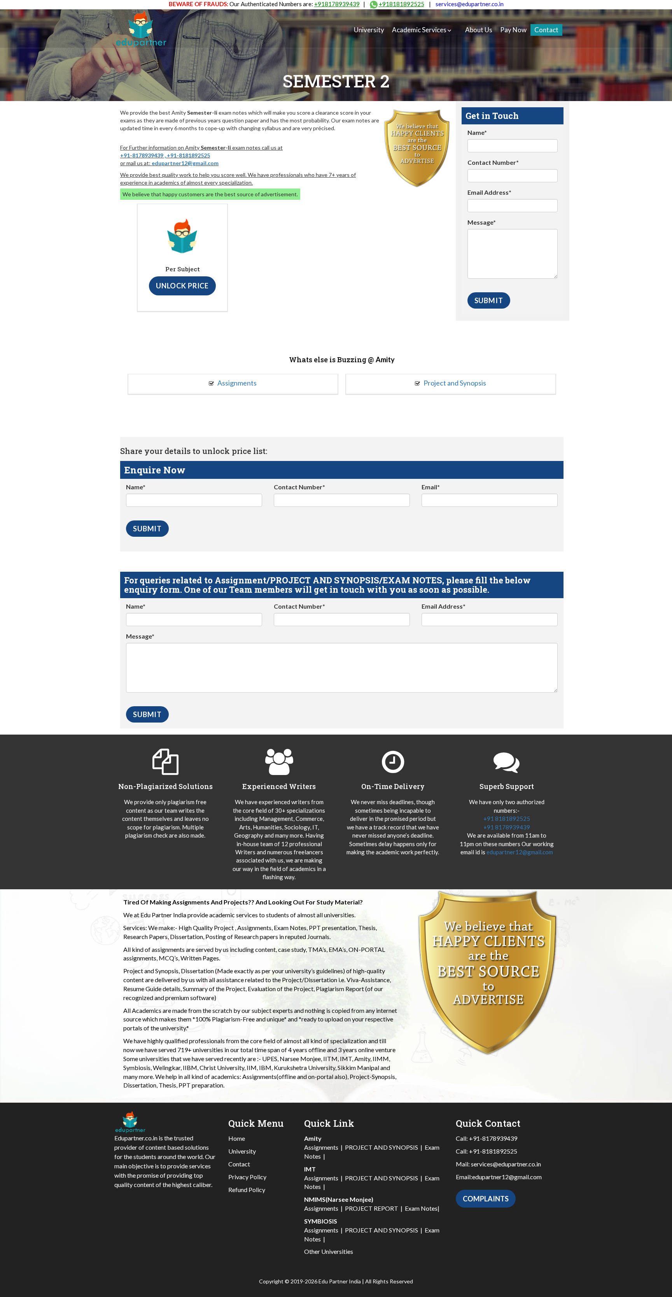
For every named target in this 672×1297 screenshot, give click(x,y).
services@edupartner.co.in (470, 3)
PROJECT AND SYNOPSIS (381, 1147)
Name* (477, 132)
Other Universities (328, 1251)
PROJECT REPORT (371, 1208)
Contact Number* (493, 162)
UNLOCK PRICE (182, 285)
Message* (481, 222)
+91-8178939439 (141, 155)
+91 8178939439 (506, 827)
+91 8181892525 (506, 818)
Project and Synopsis (454, 383)
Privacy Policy (247, 1176)
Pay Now (513, 30)
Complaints (486, 1198)
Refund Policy (246, 1189)
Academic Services (419, 30)
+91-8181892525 (188, 155)
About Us (478, 30)
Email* (431, 487)
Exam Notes (421, 1208)
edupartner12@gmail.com (185, 163)
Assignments (236, 383)
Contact (546, 30)
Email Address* (489, 192)
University (369, 30)
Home (236, 1138)
